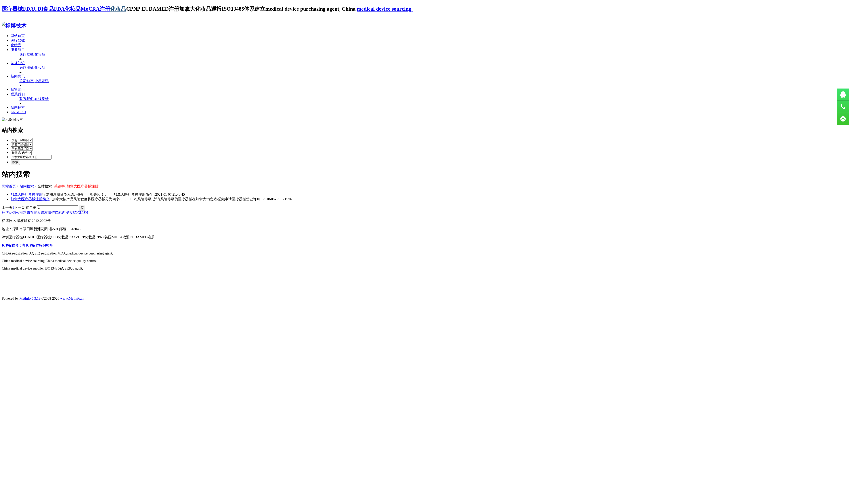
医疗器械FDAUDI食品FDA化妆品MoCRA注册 (56, 9)
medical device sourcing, (385, 9)
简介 (30, 199)
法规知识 (18, 63)
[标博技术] (14, 26)
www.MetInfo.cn (72, 298)
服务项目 (18, 50)
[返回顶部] (843, 119)
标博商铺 (9, 212)
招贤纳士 (18, 89)
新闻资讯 (18, 76)
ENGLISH (18, 112)
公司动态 (26, 81)
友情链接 (51, 212)
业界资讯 (41, 81)
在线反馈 (41, 99)
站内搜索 (18, 107)
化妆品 (118, 9)
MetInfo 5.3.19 (29, 298)
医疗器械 (18, 40)
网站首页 (18, 36)
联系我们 (18, 94)
